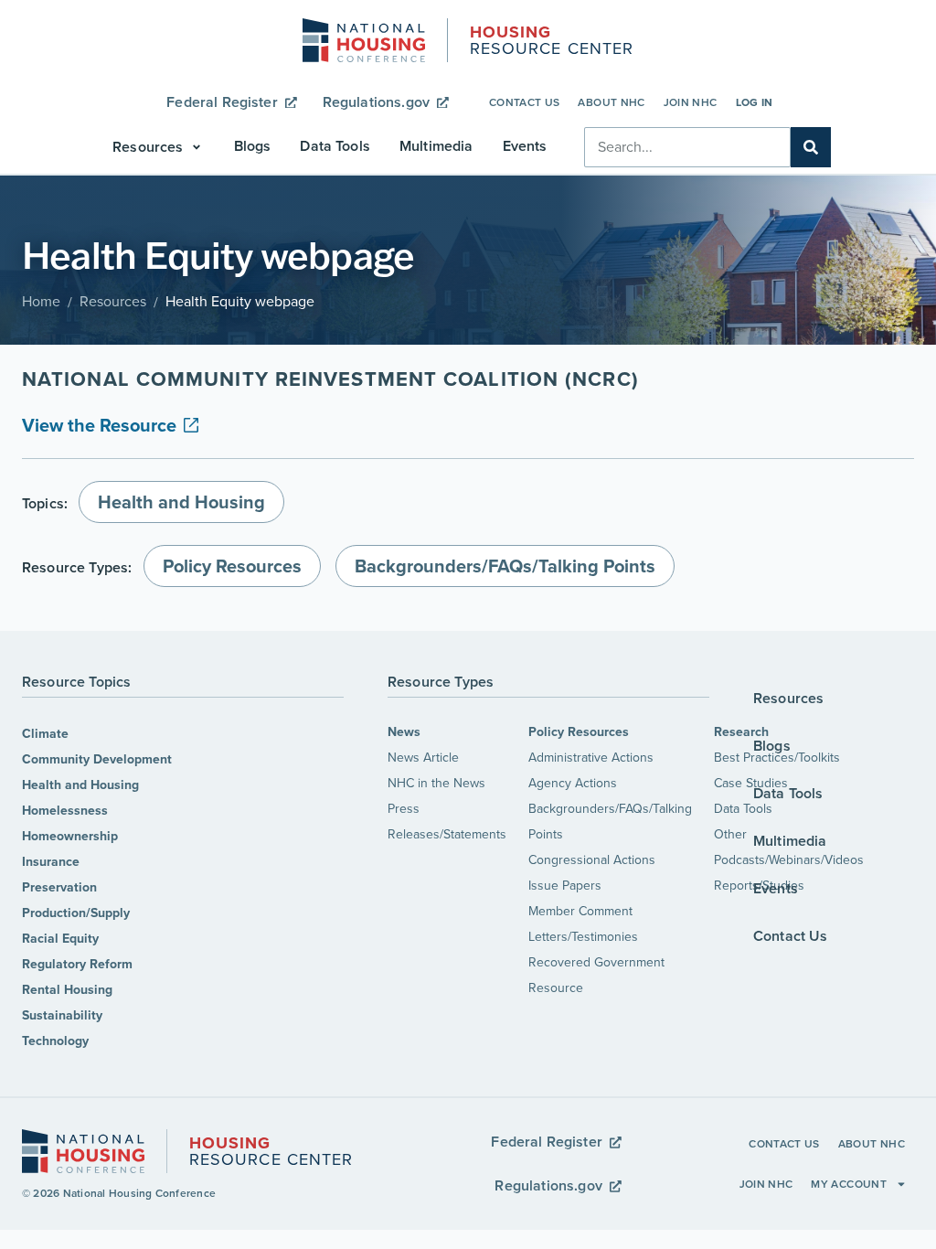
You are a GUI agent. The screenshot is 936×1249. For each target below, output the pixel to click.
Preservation (59, 887)
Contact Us (524, 102)
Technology (55, 1041)
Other (730, 834)
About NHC (611, 102)
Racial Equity (60, 938)
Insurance (51, 861)
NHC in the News (436, 783)
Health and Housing (80, 785)
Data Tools (743, 808)
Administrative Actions (591, 757)
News (404, 732)
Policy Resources (578, 732)
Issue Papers (564, 885)
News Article (423, 757)
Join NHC (691, 102)
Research (741, 732)
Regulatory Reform (77, 964)
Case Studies (751, 783)
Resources (113, 301)
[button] (158, 147)
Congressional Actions (591, 860)
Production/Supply (76, 913)
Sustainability (62, 1015)
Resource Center (551, 42)
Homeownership (70, 836)
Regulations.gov (376, 101)
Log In (754, 102)
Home (41, 301)
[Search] (811, 147)
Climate (45, 733)
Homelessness (65, 810)
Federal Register (222, 101)
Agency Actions (572, 783)
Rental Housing (67, 989)
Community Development (97, 759)
